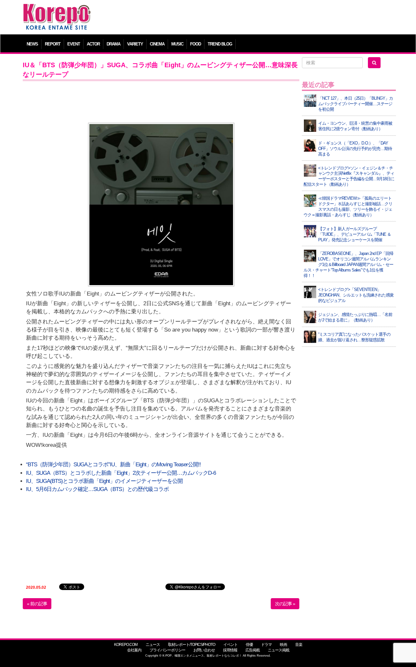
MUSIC (177, 44)
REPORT (52, 44)
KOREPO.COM (125, 644)
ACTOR (93, 44)
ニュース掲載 (278, 650)
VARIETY (135, 44)
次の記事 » (285, 603)
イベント (230, 644)
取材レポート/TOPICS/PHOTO (191, 644)
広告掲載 (252, 650)
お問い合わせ (204, 650)
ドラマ (266, 644)
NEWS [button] (32, 44)
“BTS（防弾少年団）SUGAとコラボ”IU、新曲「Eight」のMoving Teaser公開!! (113, 464)
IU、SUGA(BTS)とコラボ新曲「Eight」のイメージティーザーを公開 (104, 481)
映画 (283, 644)
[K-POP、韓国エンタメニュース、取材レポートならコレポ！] (57, 9)
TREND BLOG (220, 44)
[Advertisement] (255, 17)
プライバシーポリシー (167, 650)
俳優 (249, 644)
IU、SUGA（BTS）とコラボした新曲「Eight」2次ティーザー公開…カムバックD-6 (121, 473)
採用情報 (230, 650)
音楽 (298, 644)
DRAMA (113, 44)
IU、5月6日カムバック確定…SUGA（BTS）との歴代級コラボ (97, 489)
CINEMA (157, 44)
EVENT (73, 44)
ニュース (153, 644)
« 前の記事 (37, 603)
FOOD (195, 44)
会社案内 (134, 650)
